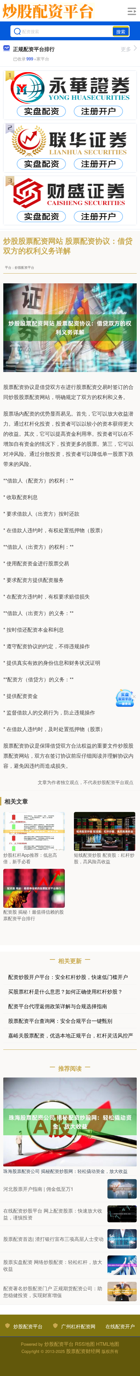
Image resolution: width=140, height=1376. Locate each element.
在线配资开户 (120, 1326)
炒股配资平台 (28, 1326)
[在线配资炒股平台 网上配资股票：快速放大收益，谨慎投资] (122, 1213)
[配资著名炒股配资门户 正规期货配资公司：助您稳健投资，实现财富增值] (122, 1291)
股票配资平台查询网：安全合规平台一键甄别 (60, 1020)
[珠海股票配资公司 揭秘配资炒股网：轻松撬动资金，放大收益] (70, 1121)
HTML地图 (107, 1343)
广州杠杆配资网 (78, 1326)
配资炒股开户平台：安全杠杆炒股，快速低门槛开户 (68, 977)
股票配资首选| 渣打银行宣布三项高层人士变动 (53, 1238)
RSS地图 (85, 1343)
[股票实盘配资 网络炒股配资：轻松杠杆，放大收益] (122, 1265)
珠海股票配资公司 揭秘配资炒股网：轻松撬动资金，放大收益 (65, 1171)
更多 (126, 49)
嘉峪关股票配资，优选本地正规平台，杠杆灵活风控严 (70, 1035)
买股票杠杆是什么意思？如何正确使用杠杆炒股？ (65, 991)
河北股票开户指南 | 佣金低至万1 (38, 1188)
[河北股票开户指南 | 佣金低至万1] (122, 1189)
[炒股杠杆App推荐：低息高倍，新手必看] (34, 831)
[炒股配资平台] (49, 11)
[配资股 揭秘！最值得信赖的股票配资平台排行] (34, 887)
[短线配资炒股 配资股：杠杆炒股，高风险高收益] (104, 831)
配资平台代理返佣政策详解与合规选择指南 (57, 1006)
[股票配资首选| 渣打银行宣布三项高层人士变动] (122, 1239)
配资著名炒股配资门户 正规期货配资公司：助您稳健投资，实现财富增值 (52, 1291)
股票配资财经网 (83, 1350)
